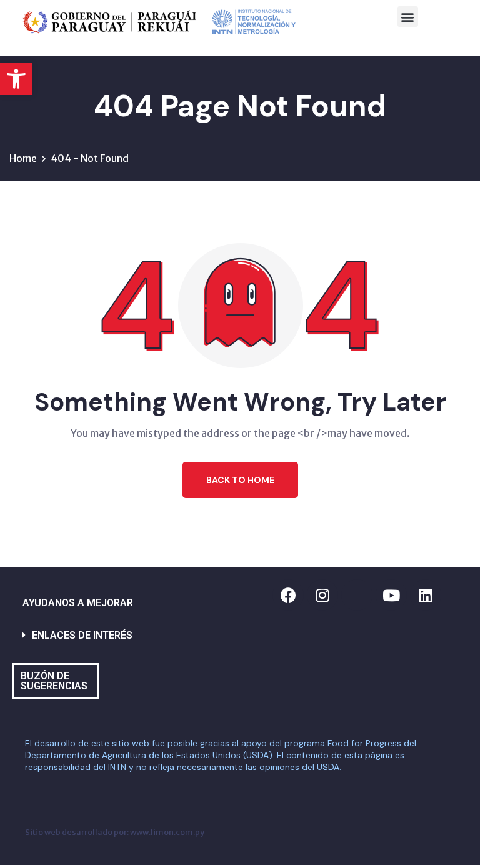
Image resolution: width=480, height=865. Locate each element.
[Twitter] (356, 595)
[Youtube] (391, 595)
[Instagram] (322, 595)
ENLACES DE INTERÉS (82, 635)
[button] (16, 78)
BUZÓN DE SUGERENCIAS (54, 681)
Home (23, 158)
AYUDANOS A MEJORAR (77, 603)
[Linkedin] (425, 595)
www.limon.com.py (167, 832)
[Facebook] (288, 595)
